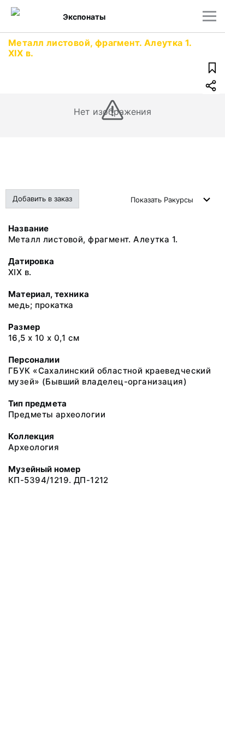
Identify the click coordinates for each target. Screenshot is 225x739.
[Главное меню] (209, 16)
